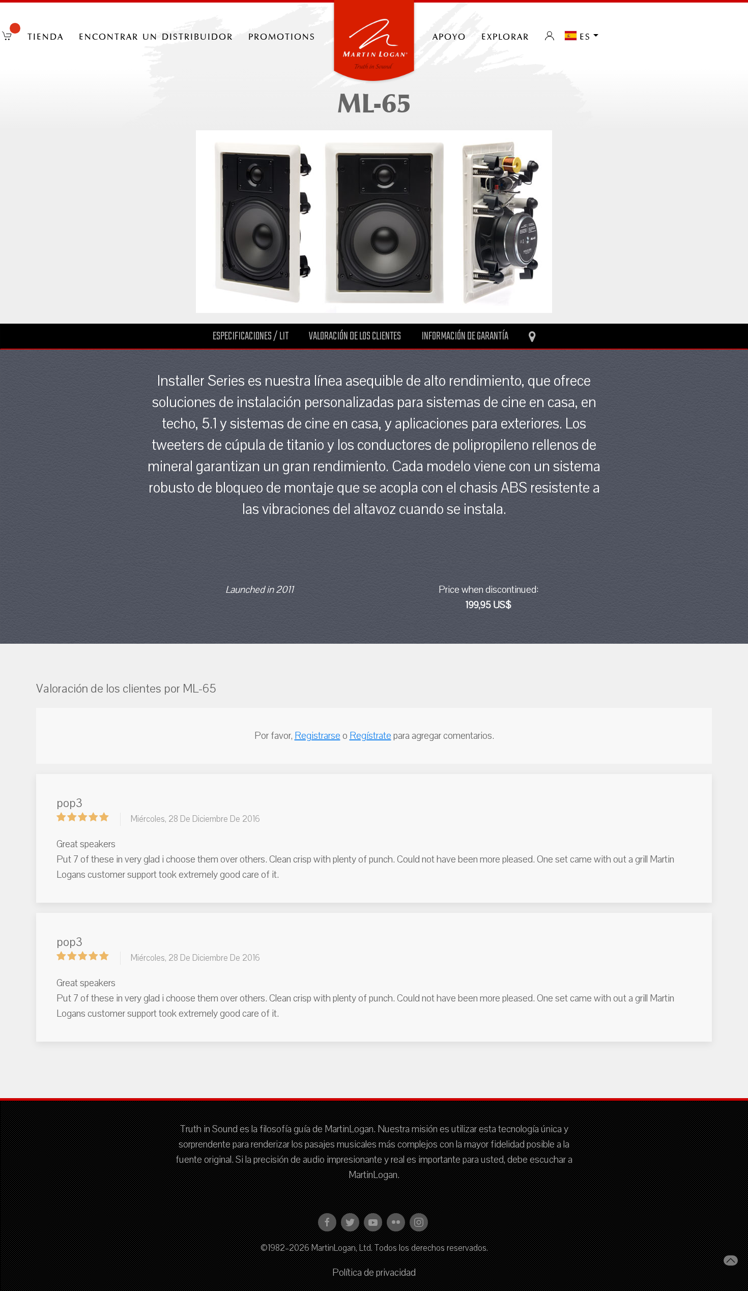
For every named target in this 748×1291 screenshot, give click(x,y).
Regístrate (370, 735)
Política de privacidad (374, 1272)
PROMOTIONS (281, 35)
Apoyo (449, 35)
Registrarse (317, 735)
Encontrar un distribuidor (156, 35)
